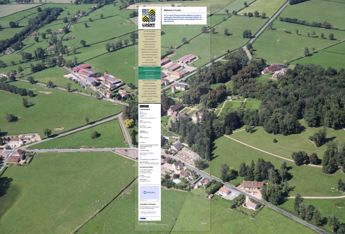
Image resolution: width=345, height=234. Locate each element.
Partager (143, 218)
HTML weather (149, 192)
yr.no (158, 200)
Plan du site (153, 223)
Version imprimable (145, 223)
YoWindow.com (143, 200)
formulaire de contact (150, 162)
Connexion (204, 223)
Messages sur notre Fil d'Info (148, 212)
